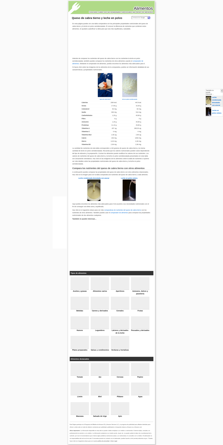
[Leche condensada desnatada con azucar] (94, 200)
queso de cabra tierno (105, 99)
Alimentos (143, 8)
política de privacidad (103, 441)
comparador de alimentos (119, 213)
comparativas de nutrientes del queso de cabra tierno (122, 210)
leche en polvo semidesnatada (129, 99)
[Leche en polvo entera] (129, 200)
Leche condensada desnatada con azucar (93, 178)
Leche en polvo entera (129, 178)
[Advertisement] (111, 43)
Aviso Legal (114, 441)
